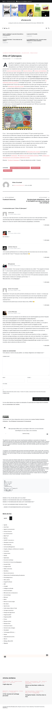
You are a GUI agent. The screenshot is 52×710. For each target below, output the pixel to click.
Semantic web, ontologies (9, 627)
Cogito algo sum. (7, 684)
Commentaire (6, 356)
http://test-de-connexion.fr (14, 219)
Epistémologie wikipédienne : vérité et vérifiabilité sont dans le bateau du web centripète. (37, 200)
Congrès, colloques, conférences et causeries (14, 549)
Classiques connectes (8, 542)
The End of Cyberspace (13, 160)
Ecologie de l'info (35, 167)
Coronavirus (6, 551)
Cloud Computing (7, 544)
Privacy (5, 619)
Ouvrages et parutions (8, 610)
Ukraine (5, 634)
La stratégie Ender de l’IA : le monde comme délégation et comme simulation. (36, 40)
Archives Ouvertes (8, 531)
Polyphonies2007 (7, 614)
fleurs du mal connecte (9, 573)
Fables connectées (8, 568)
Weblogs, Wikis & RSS (8, 641)
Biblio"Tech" (6, 535)
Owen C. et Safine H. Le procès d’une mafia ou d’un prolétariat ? (13, 35)
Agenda (5, 524)
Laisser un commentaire (41, 399)
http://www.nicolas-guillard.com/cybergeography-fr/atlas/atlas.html (19, 318)
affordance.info (26, 20)
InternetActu (14, 155)
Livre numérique (7, 595)
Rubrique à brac (7, 623)
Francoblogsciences (8, 577)
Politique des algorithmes (9, 612)
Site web (5, 383)
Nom (4, 377)
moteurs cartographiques (41, 71)
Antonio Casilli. (6, 445)
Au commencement (8, 533)
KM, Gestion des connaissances (11, 592)
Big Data (5, 538)
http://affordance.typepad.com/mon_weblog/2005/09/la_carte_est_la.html (21, 322)
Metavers (6, 597)
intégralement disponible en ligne (16, 86)
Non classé (6, 603)
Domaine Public (7, 564)
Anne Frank (6, 527)
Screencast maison (8, 625)
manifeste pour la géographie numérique (28, 155)
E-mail (29, 377)
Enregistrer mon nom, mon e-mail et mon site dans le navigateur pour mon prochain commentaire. (24, 392)
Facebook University (9, 198)
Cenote (31, 706)
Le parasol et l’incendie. (32, 34)
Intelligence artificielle (8, 588)
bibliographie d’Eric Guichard (33, 151)
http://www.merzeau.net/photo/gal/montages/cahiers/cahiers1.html (19, 338)
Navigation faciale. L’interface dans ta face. (35, 696)
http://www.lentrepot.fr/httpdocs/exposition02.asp (24, 340)
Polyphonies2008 (7, 616)
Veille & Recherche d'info (9, 636)
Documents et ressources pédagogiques (20, 167)
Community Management (9, 546)
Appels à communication (9, 529)
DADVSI (5, 555)
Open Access (7, 606)
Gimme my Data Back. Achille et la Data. (34, 686)
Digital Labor (6, 557)
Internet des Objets (8, 590)
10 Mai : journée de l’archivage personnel (11, 695)
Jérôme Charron (12, 246)
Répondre (46, 225)
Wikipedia (6, 643)
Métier (5, 599)
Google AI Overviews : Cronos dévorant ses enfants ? (12, 40)
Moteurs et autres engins (9, 601)
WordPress (5, 707)
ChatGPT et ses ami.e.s (9, 540)
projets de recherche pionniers (14, 71)
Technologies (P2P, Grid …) (9, 632)
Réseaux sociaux (7, 170)
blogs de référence (27, 71)
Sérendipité (6, 630)
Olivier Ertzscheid (6, 58)
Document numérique (8, 560)
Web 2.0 (5, 638)
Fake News (6, 570)
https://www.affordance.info (19, 185)
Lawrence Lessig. (26, 433)
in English (6, 586)
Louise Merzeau (12, 311)
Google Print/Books (8, 581)
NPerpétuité (11, 264)
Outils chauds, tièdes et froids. (10, 608)
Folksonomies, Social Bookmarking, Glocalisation (14, 575)
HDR (5, 584)
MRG (9, 231)
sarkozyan (11, 212)
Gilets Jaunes (7, 579)
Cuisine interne (7, 553)
